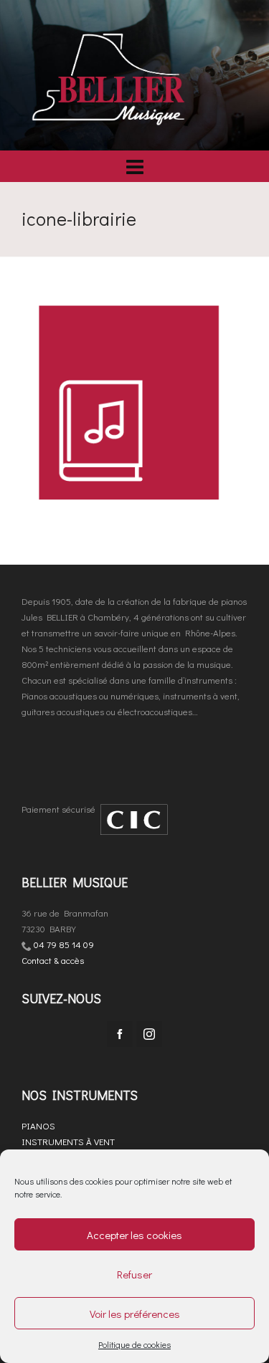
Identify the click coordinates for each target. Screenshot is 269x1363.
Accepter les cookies (134, 1235)
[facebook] (120, 1034)
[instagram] (149, 1034)
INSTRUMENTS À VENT (68, 1141)
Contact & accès (53, 960)
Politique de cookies (134, 1344)
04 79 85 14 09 (64, 944)
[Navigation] (134, 166)
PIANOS (38, 1125)
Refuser (134, 1274)
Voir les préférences (135, 1313)
